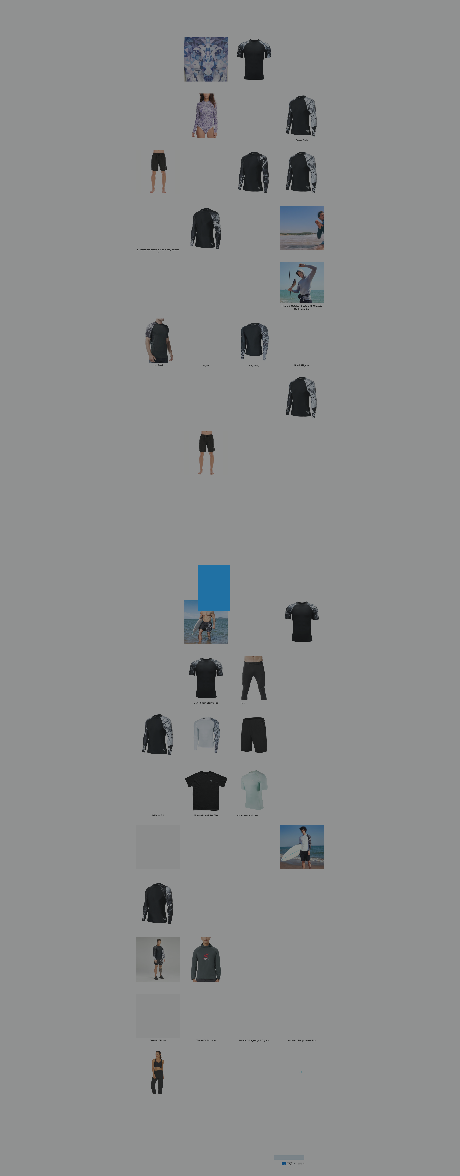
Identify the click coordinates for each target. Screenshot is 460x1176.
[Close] (259, 568)
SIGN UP (246, 605)
